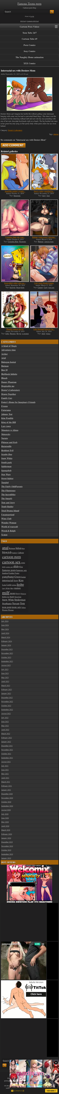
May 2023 (5, 677)
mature (17, 588)
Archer (4, 354)
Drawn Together (8, 394)
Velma (23, 607)
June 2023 (5, 673)
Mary (12, 588)
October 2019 (6, 850)
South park (6, 462)
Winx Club (6, 519)
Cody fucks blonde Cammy (44, 283)
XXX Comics (29, 63)
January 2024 (6, 645)
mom (12, 593)
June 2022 (5, 721)
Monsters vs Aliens (9, 430)
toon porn (6, 607)
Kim (21, 580)
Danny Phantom (8, 382)
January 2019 (6, 858)
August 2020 (6, 810)
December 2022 (7, 697)
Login (32, 16)
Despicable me (7, 386)
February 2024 (6, 641)
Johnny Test (6, 414)
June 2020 (5, 818)
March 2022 (5, 733)
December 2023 (7, 649)
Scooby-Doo (6, 454)
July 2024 (4, 621)
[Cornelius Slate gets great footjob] (15, 218)
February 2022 (6, 738)
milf (6, 592)
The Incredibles (8, 495)
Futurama (6, 410)
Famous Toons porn (29, 4)
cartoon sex (11, 561)
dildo (16, 566)
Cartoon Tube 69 (29, 38)
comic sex (9, 567)
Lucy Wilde (6, 588)
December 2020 (7, 794)
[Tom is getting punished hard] (44, 172)
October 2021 (6, 754)
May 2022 (5, 726)
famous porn (9, 570)
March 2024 (5, 637)
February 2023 (6, 689)
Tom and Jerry (8, 503)
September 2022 (7, 709)
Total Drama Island (10, 511)
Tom (48, 195)
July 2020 (4, 814)
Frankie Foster (13, 573)
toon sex (51, 287)
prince (48, 333)
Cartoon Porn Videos (29, 26)
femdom (5, 573)
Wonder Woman (8, 523)
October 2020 (6, 802)
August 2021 (6, 762)
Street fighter (7, 478)
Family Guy (6, 398)
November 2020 (7, 798)
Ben (23, 548)
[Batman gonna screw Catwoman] (44, 218)
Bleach (4, 378)
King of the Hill (8, 422)
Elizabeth (22, 241)
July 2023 (4, 669)
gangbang (8, 576)
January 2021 (6, 790)
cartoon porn (48, 241)
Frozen (4, 406)
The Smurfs (6, 498)
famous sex (21, 570)
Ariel (43, 333)
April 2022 (5, 730)
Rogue (19, 333)
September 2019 (7, 854)
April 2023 (5, 681)
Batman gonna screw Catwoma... (44, 237)
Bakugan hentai (8, 362)
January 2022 (6, 742)
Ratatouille (6, 446)
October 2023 (6, 657)
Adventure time (8, 350)
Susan (16, 603)
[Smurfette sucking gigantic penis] (15, 172)
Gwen (17, 576)
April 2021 (5, 778)
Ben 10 (4, 370)
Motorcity (5, 434)
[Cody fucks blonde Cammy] (44, 263)
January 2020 (6, 838)
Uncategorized (7, 515)
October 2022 (6, 705)
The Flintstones (8, 491)
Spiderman (6, 466)
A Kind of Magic (9, 346)
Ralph (12, 597)
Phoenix (13, 333)
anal (5, 547)
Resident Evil (7, 450)
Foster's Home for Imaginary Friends (18, 402)
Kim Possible (7, 418)
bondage (14, 553)
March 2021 (5, 782)
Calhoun (21, 552)
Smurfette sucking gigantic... (15, 191)
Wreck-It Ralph (8, 531)
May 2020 (5, 822)
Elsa (21, 566)
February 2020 (6, 834)
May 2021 (5, 774)
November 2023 (7, 653)
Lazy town (6, 426)
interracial (7, 580)
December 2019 (7, 842)
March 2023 (5, 685)
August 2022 (6, 713)
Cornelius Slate (13, 241)
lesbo (7, 333)
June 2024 (5, 625)
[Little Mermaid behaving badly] (44, 309)
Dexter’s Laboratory (15, 130)
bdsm (19, 548)
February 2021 (6, 786)
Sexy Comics (29, 51)
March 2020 (5, 830)
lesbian (14, 585)
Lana (4, 584)
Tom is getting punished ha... (44, 191)
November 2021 (7, 750)
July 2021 (4, 766)
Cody (46, 287)
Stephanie (7, 603)
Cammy (40, 287)
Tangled (5, 483)
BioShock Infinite (9, 374)
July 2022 (4, 718)
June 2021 (5, 770)
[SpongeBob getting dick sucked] (15, 263)
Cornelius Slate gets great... (15, 237)
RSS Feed (23, 21)
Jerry (44, 195)
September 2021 (7, 758)
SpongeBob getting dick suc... (15, 283)
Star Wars (6, 474)
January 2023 (6, 693)
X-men (4, 535)
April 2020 (5, 826)
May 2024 (5, 629)
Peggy (18, 593)
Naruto (4, 438)
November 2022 (7, 701)
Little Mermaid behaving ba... (43, 329)
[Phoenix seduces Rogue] (15, 309)
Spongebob (20, 287)
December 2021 (7, 746)
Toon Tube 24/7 (30, 32)
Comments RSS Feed (33, 21)
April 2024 (5, 633)
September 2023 (7, 661)
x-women (25, 333)
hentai (23, 577)
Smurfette (17, 195)
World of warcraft (9, 527)
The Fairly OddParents (12, 486)
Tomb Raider (7, 507)
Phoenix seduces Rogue (15, 329)
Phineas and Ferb (9, 442)
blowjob (12, 287)
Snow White (6, 458)
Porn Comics (29, 45)
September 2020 (7, 806)
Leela (9, 584)
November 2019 (7, 846)
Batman (40, 241)
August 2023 (6, 665)
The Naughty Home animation (30, 57)
